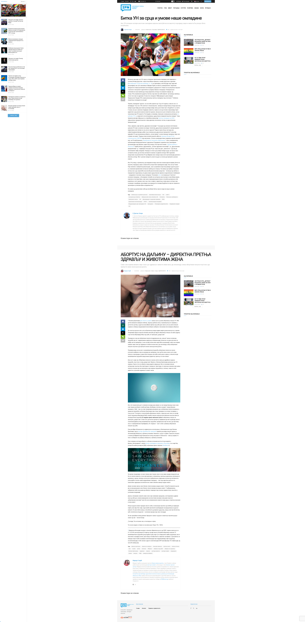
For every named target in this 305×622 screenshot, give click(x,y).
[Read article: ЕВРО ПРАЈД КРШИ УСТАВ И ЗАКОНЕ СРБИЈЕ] (188, 51)
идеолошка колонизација (135, 201)
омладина (150, 204)
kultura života (175, 546)
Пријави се (143, 1)
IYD (163, 194)
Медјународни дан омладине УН (137, 204)
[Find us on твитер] (132, 1)
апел (159, 175)
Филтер (22, 1)
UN (140, 199)
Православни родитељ (158, 563)
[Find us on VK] (135, 1)
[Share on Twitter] (123, 92)
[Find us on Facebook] (190, 608)
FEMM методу (164, 579)
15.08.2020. (137, 29)
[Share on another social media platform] (123, 99)
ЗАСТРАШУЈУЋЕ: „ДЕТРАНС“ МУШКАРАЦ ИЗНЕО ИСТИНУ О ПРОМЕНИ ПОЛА (203, 41)
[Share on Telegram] (123, 88)
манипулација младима (155, 201)
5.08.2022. (197, 52)
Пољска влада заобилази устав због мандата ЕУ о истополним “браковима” (16, 68)
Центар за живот (151, 565)
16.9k (202, 52)
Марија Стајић (127, 270)
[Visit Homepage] (132, 8)
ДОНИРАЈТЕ (208, 1)
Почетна (160, 8)
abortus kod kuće (136, 546)
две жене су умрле (146, 320)
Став (165, 8)
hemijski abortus (157, 546)
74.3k (202, 45)
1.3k (169, 270)
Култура (183, 8)
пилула (135, 553)
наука (130, 553)
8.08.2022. (197, 45)
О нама (122, 1)
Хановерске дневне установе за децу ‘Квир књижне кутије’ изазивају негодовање (16, 98)
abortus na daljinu (146, 546)
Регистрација (186, 1)
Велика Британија (133, 551)
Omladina (162, 197)
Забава (196, 8)
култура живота (156, 551)
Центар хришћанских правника (147, 431)
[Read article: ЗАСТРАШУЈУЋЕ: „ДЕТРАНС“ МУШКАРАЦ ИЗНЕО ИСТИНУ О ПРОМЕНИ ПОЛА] (188, 42)
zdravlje (144, 548)
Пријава (179, 1)
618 (168, 29)
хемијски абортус (147, 553)
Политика (190, 8)
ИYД (163, 199)
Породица (176, 8)
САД (140, 553)
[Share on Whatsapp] (123, 84)
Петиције (208, 8)
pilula (138, 548)
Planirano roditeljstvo (172, 197)
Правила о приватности (154, 608)
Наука (202, 8)
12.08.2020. (136, 270)
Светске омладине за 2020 (166, 118)
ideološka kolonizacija (155, 194)
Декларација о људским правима (151, 199)
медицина (173, 551)
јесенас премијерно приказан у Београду (157, 443)
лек (129, 548)
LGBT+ (167, 194)
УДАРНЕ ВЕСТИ (161, 29)
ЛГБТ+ (145, 201)
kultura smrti (167, 546)
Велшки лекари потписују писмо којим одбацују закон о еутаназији (16, 107)
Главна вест (149, 29)
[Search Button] (191, 1)
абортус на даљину (170, 548)
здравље (142, 551)
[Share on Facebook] (123, 80)
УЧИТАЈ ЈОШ (13, 115)
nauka (133, 548)
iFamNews (165, 445)
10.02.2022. (197, 63)
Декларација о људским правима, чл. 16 (140, 83)
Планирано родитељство (161, 204)
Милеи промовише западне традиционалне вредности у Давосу (15, 40)
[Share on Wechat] (123, 95)
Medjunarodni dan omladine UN (150, 197)
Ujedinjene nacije (133, 199)
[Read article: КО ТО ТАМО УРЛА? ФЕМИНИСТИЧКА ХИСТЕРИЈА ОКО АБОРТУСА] (188, 60)
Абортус (150, 548)
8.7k (203, 63)
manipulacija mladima (134, 197)
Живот (170, 8)
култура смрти (165, 551)
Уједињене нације (174, 204)
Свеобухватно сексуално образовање (154, 140)
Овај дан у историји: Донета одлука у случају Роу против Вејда (15, 21)
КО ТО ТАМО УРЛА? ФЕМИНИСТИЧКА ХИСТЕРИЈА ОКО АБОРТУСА (202, 59)
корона (148, 551)
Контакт (127, 1)
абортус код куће (158, 548)
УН (129, 206)
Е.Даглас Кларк (128, 29)
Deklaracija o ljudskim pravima (139, 194)
